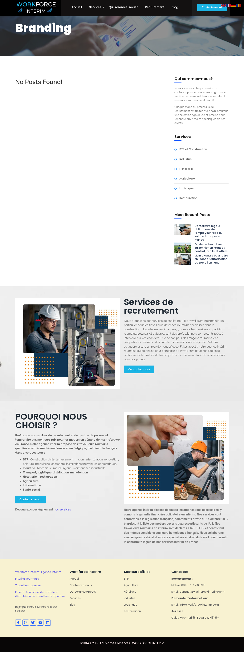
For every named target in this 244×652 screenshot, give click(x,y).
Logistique (186, 188)
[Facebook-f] (18, 623)
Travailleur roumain (28, 585)
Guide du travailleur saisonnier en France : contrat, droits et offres (211, 248)
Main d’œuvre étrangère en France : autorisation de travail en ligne (211, 259)
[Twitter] (33, 623)
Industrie (185, 159)
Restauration (188, 198)
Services (95, 7)
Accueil (76, 7)
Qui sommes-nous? (123, 7)
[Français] (228, 5)
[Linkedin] (48, 623)
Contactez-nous (81, 585)
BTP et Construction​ (193, 149)
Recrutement (155, 7)
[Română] (238, 5)
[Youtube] (40, 623)
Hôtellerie (186, 169)
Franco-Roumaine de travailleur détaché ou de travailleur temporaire (40, 594)
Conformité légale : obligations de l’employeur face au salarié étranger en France (208, 233)
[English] (223, 5)
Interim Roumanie (27, 579)
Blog (175, 7)
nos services (62, 509)
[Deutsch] (233, 5)
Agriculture (187, 179)
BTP (126, 579)
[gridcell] (176, 340)
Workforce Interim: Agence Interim (38, 572)
